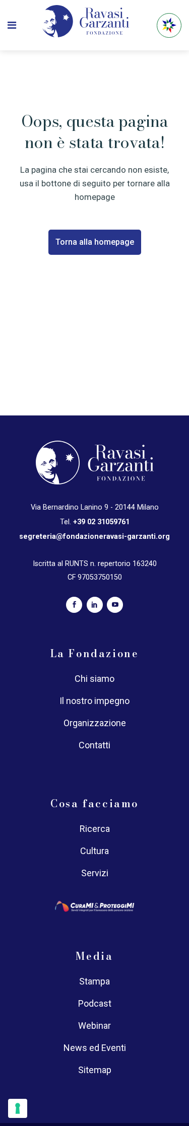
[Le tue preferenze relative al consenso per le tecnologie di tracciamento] (17, 1108)
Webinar (94, 1025)
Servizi (94, 873)
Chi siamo (94, 678)
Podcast (94, 1003)
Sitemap (94, 1070)
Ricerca (95, 828)
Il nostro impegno (94, 700)
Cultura (94, 851)
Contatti (94, 745)
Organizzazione (95, 723)
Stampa (94, 981)
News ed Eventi (95, 1047)
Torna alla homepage (94, 242)
